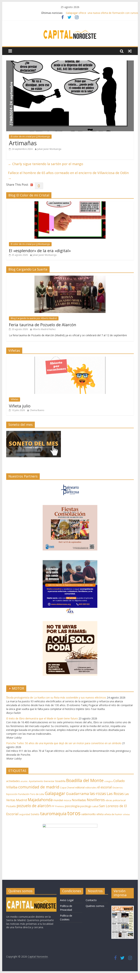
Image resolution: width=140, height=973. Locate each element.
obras (109, 800)
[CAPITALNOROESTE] (31, 899)
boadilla (60, 781)
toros (74, 813)
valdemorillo (88, 814)
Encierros (118, 787)
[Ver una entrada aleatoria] (130, 51)
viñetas (126, 814)
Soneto (35, 814)
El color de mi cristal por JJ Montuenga (30, 136)
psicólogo (86, 806)
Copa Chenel (67, 787)
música (67, 800)
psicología (72, 806)
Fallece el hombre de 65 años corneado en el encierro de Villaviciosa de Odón (68, 175)
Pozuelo (11, 806)
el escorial (104, 787)
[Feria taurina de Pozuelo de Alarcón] (70, 277)
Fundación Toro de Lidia (31, 794)
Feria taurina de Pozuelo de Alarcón (42, 324)
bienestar (49, 781)
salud (95, 806)
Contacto (91, 900)
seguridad (24, 814)
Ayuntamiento (36, 781)
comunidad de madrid (38, 787)
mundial (58, 800)
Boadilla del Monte (85, 780)
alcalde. (24, 781)
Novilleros (96, 799)
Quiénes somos (95, 906)
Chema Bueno (37, 410)
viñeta (100, 814)
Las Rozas (115, 793)
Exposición (12, 794)
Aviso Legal (66, 900)
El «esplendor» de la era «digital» (40, 250)
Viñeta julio (19, 405)
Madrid (21, 800)
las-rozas (98, 793)
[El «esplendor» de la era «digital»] (70, 203)
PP (53, 806)
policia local (119, 800)
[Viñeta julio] (70, 358)
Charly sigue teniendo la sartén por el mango (45, 164)
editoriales (91, 787)
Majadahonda (40, 799)
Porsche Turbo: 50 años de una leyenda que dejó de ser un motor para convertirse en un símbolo (63, 743)
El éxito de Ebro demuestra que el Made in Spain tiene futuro (42, 718)
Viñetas (14, 399)
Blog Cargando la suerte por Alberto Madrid (34, 318)
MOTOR (18, 688)
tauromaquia (53, 813)
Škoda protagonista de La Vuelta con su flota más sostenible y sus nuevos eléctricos (56, 697)
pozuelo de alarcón (34, 805)
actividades (13, 781)
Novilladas (79, 800)
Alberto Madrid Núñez (44, 329)
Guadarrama (77, 793)
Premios (59, 806)
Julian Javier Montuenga (49, 149)
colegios (108, 781)
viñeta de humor (113, 814)
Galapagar (55, 793)
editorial (80, 787)
